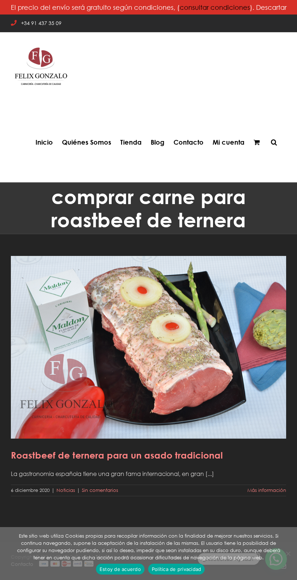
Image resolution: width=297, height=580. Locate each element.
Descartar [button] (271, 7)
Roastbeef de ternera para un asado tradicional (148, 342)
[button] (274, 142)
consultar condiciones (215, 7)
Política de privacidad (176, 569)
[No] (288, 553)
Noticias (66, 490)
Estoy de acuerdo (120, 569)
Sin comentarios (100, 490)
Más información (266, 490)
